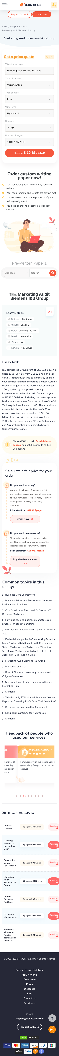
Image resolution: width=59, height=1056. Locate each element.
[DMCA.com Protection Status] (29, 1038)
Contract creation (8, 827)
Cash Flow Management (10, 916)
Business (27, 319)
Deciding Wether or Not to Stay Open (9, 844)
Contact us (29, 998)
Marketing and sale (15, 666)
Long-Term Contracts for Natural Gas (25, 713)
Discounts (29, 989)
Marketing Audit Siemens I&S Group (25, 660)
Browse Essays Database (29, 970)
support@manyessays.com (30, 1018)
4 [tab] (28, 796)
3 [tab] (24, 796)
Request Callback (19, 14)
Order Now (41, 14)
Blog (29, 993)
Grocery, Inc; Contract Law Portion (10, 863)
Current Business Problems (8, 899)
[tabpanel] (29, 768)
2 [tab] (20, 796)
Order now (23, 518)
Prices (29, 984)
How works (29, 974)
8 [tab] (42, 796)
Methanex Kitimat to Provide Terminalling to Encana (10, 935)
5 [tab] (32, 796)
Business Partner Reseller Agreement (26, 707)
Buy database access (25, 559)
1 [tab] (17, 796)
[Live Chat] (52, 1029)
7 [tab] (38, 796)
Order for (29, 152)
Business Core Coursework (20, 594)
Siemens (10, 691)
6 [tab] (35, 796)
